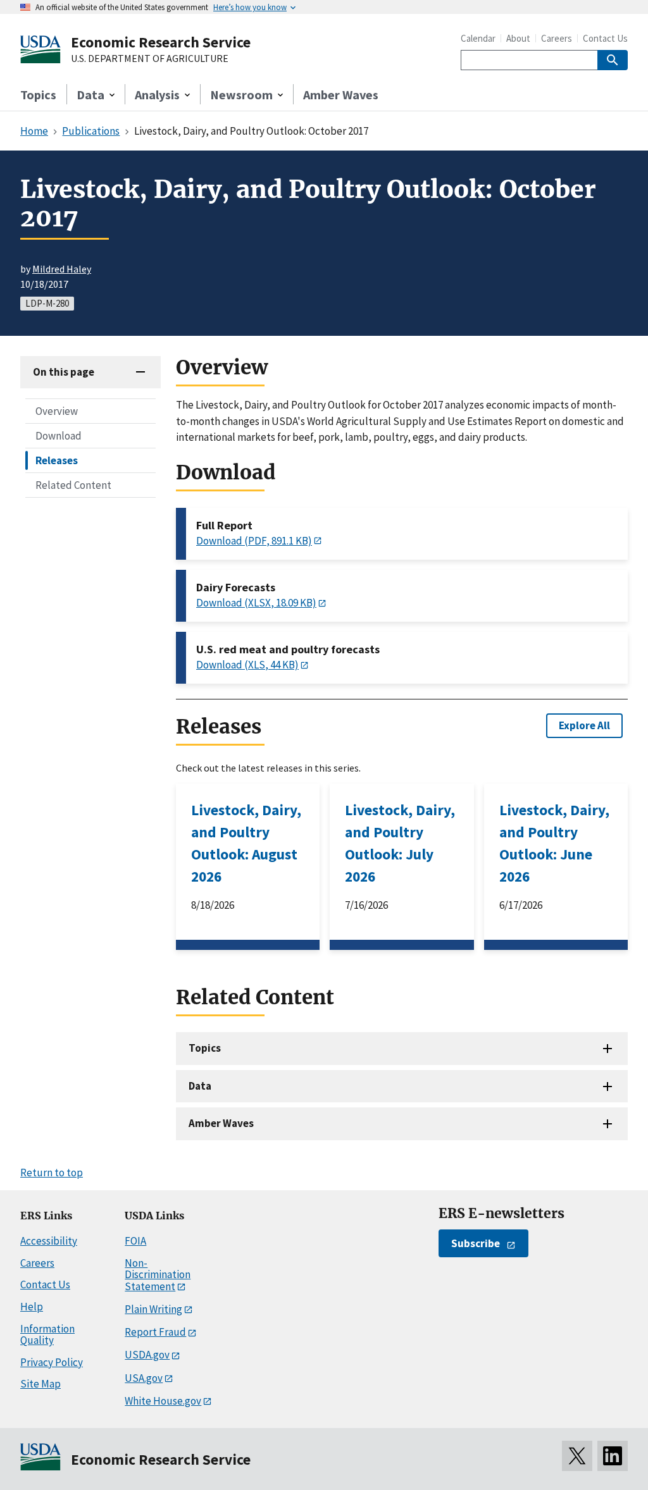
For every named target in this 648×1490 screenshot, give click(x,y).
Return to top (51, 1172)
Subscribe (475, 1243)
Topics (38, 94)
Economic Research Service (161, 42)
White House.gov (163, 1401)
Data (200, 1086)
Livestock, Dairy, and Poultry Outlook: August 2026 (246, 843)
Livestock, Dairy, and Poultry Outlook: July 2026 (400, 843)
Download (58, 436)
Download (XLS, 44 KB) (247, 665)
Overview (56, 411)
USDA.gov (147, 1355)
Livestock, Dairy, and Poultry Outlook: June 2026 (554, 843)
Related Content (73, 485)
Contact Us (605, 38)
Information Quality (47, 1335)
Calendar (478, 38)
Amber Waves (340, 94)
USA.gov (144, 1378)
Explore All (584, 725)
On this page (63, 372)
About (518, 38)
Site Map (40, 1384)
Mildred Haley (61, 268)
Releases (56, 460)
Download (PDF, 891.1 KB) (254, 541)
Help (31, 1307)
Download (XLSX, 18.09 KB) (256, 603)
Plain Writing (153, 1309)
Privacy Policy (51, 1362)
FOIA (135, 1241)
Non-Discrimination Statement (157, 1274)
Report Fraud (155, 1332)
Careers (556, 38)
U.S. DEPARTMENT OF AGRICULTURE (149, 59)
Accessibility (48, 1241)
